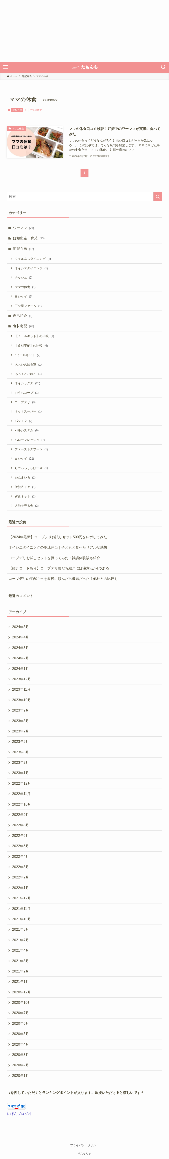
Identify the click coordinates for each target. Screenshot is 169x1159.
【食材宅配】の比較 (31, 345)
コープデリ (25, 402)
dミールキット (27, 355)
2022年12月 (21, 783)
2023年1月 (20, 773)
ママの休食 (25, 287)
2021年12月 (21, 898)
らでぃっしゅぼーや (31, 468)
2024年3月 (20, 648)
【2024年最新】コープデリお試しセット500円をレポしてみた (58, 537)
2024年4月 (20, 637)
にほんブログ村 (19, 1114)
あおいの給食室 (28, 364)
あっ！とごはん (28, 373)
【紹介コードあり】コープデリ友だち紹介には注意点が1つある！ (61, 568)
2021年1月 (20, 981)
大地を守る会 (27, 505)
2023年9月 (20, 710)
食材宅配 (23, 326)
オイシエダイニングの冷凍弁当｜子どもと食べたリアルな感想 (58, 547)
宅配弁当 (17, 110)
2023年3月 (20, 752)
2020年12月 (21, 992)
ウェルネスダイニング (33, 259)
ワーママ (23, 228)
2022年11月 (21, 794)
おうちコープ (27, 392)
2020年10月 (21, 1002)
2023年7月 (20, 731)
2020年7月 (20, 1013)
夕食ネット (25, 496)
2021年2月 (20, 971)
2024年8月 (20, 627)
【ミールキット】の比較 (34, 336)
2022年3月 (20, 867)
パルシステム (27, 430)
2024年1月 (20, 669)
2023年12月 (21, 679)
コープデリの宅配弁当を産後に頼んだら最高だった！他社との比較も (63, 578)
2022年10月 (21, 804)
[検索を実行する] (157, 196)
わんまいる (25, 477)
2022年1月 (20, 888)
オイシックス (27, 383)
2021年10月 (21, 919)
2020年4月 (20, 1044)
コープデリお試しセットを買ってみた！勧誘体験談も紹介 (54, 558)
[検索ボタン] (163, 67)
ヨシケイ (23, 296)
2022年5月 (20, 846)
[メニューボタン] (5, 67)
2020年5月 (20, 1034)
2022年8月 (20, 825)
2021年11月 (21, 909)
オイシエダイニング (31, 268)
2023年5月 (20, 741)
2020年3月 (20, 1055)
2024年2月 (20, 658)
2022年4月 (20, 856)
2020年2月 (20, 1065)
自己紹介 (22, 316)
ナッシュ (23, 277)
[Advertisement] (84, 31)
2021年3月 (20, 961)
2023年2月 (20, 762)
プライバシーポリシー (84, 1145)
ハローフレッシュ (30, 440)
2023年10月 (21, 700)
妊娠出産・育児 (28, 238)
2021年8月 (20, 929)
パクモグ (23, 421)
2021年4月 (20, 950)
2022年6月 (20, 835)
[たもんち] (84, 67)
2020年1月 (20, 1076)
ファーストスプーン (31, 449)
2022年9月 (20, 815)
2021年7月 (20, 940)
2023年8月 (20, 721)
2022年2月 (20, 877)
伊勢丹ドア (25, 487)
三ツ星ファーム (28, 306)
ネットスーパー (28, 411)
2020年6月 (20, 1023)
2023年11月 (21, 689)
